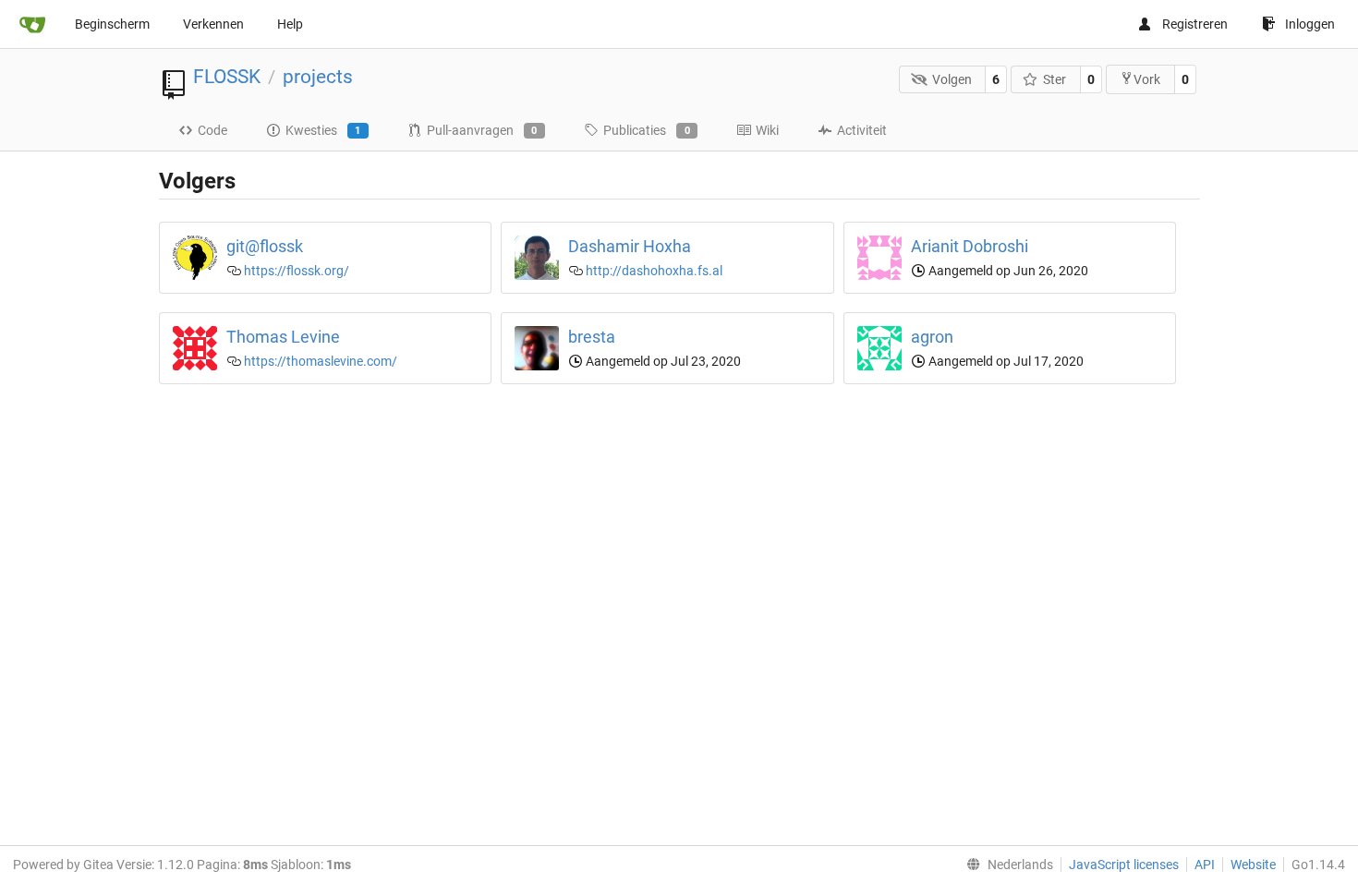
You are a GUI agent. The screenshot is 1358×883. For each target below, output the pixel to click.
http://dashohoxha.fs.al (654, 270)
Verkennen (213, 24)
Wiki (767, 130)
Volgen (952, 79)
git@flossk (264, 246)
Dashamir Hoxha (629, 246)
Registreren (1195, 24)
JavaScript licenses (1124, 864)
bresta (591, 336)
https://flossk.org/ (296, 270)
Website (1253, 864)
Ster (1054, 79)
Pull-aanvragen (482, 130)
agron (932, 336)
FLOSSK (227, 77)
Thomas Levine (283, 336)
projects (318, 77)
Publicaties (646, 130)
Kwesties (323, 130)
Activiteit (862, 130)
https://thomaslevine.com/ (320, 361)
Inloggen (1310, 24)
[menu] (1006, 864)
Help (290, 24)
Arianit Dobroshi (969, 246)
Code (212, 130)
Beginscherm (112, 24)
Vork (1147, 79)
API (1204, 864)
